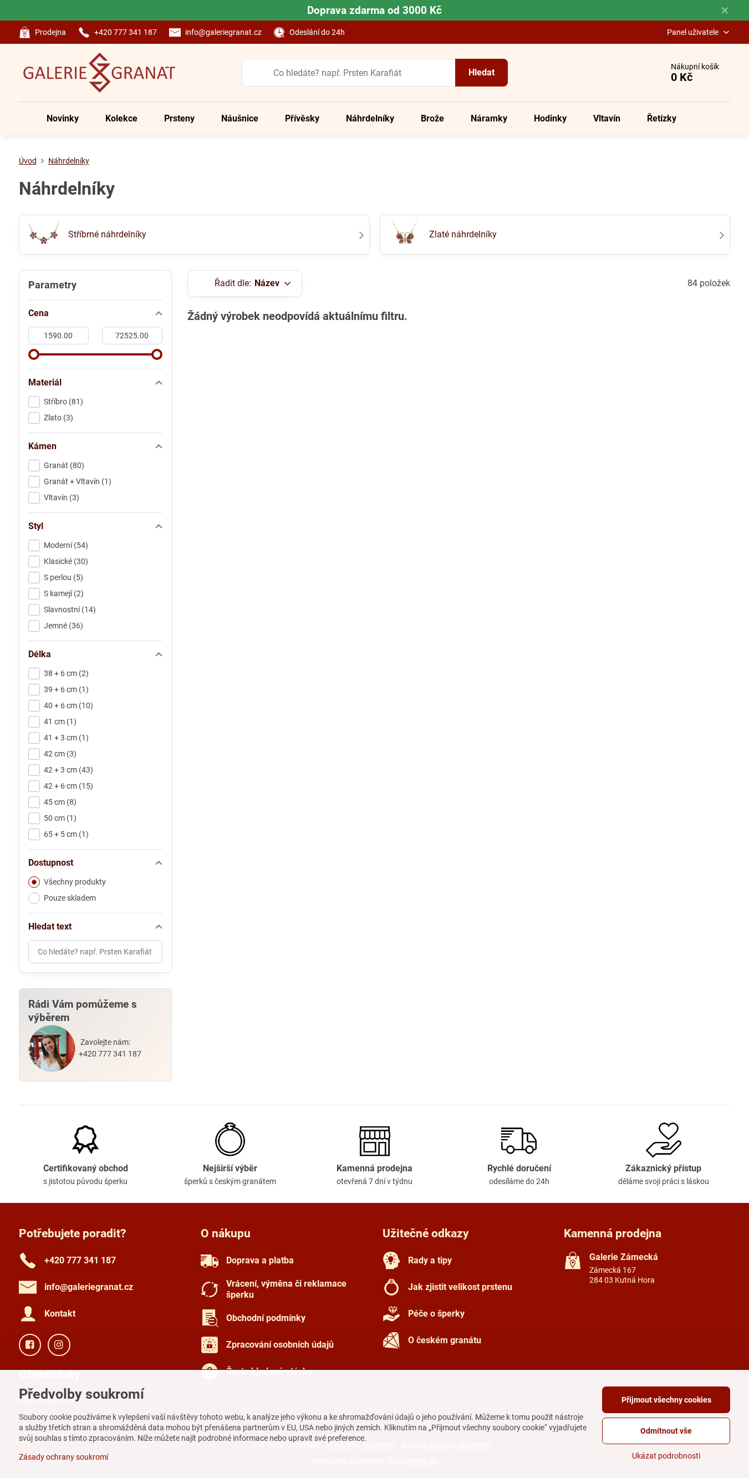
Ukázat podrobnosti (666, 1455)
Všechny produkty (75, 881)
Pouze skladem (70, 897)
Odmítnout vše (666, 1430)
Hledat (481, 72)
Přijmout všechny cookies (666, 1399)
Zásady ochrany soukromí (63, 1456)
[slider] (33, 354)
